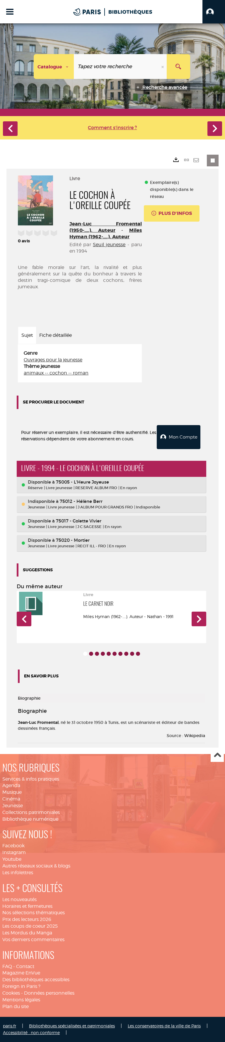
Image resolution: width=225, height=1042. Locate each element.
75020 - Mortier (73, 540)
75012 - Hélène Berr (81, 501)
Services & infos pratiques (30, 779)
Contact (25, 966)
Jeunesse (12, 805)
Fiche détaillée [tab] (55, 335)
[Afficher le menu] (10, 12)
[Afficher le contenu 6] (114, 654)
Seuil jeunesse (109, 244)
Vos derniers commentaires (33, 939)
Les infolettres (17, 872)
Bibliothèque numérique (30, 819)
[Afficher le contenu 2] (91, 654)
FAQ (7, 966)
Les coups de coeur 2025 (30, 926)
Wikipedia (194, 735)
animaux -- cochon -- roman (56, 373)
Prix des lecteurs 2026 (26, 919)
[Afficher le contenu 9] (132, 654)
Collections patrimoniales (31, 812)
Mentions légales (21, 1000)
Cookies (11, 993)
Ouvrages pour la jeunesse (53, 360)
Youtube (11, 859)
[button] (213, 11)
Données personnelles (49, 993)
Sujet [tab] (27, 335)
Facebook (13, 845)
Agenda (11, 785)
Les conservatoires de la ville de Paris (164, 1025)
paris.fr (9, 1025)
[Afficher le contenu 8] (126, 654)
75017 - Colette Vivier (78, 521)
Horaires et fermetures (27, 906)
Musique (12, 792)
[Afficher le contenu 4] (103, 654)
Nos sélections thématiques (33, 912)
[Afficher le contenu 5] (109, 654)
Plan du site (15, 1006)
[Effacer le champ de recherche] (163, 66)
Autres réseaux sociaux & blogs (36, 866)
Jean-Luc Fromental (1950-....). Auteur (105, 227)
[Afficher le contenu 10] (138, 654)
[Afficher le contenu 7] (120, 654)
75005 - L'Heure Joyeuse (82, 482)
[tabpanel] (80, 363)
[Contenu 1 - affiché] (85, 654)
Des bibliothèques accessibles (35, 979)
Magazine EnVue (21, 973)
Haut (217, 755)
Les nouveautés (19, 899)
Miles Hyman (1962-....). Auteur (105, 233)
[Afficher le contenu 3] (97, 654)
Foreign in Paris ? (21, 986)
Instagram (14, 852)
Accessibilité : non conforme (31, 1032)
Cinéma (11, 799)
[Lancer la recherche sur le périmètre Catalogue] (178, 66)
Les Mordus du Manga (27, 933)
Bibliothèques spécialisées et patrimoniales (72, 1025)
